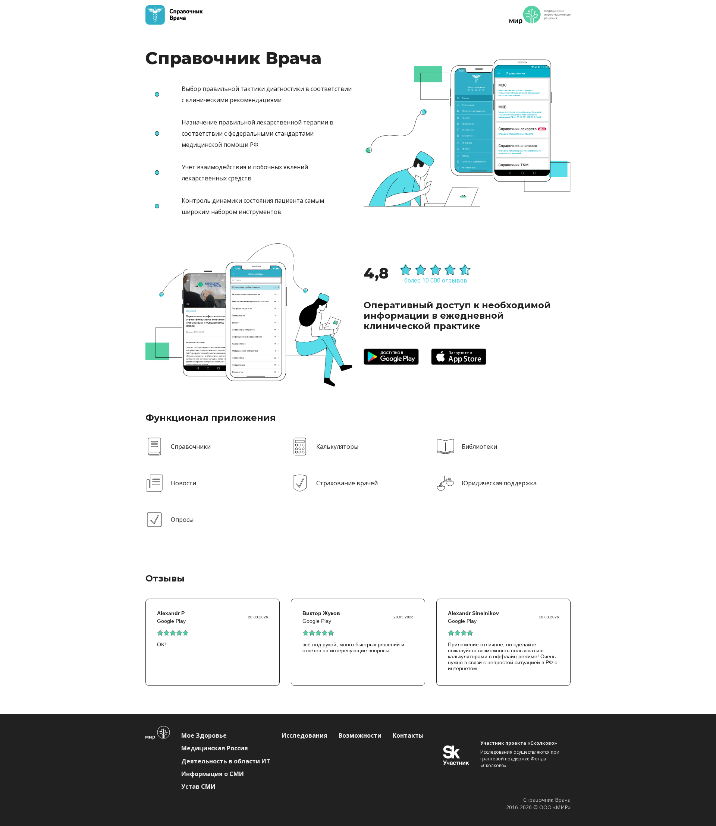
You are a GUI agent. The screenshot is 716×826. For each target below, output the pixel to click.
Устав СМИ (198, 786)
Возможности (360, 735)
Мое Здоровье (204, 735)
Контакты (408, 735)
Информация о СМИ (212, 773)
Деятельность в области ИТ (225, 761)
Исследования (304, 735)
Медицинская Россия (214, 748)
